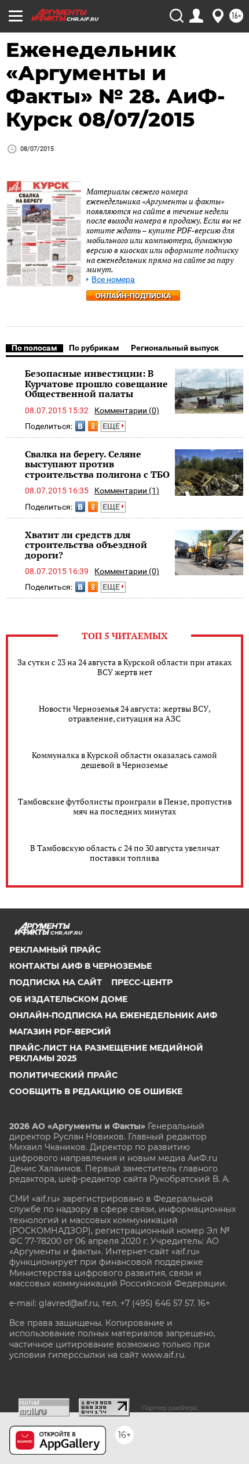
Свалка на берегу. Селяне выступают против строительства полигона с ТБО (97, 464)
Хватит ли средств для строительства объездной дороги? (86, 544)
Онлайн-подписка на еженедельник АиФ (113, 1015)
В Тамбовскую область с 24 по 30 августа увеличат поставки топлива (124, 853)
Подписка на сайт (55, 982)
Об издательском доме (68, 999)
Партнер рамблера (169, 1407)
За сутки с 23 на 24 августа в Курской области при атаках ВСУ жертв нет (124, 667)
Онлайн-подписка (133, 295)
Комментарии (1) (126, 490)
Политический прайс (63, 1075)
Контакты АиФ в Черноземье (80, 966)
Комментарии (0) (126, 410)
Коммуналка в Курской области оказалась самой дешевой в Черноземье (124, 760)
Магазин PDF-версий (60, 1031)
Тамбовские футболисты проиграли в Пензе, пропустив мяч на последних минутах (125, 806)
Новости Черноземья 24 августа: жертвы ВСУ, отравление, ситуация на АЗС (125, 713)
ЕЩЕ (112, 426)
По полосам (34, 347)
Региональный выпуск (175, 347)
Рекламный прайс (55, 949)
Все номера (113, 279)
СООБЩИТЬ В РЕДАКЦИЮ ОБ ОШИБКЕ (95, 1091)
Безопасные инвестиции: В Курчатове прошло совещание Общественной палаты (96, 383)
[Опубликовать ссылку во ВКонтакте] (80, 426)
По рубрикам (94, 347)
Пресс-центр (142, 982)
